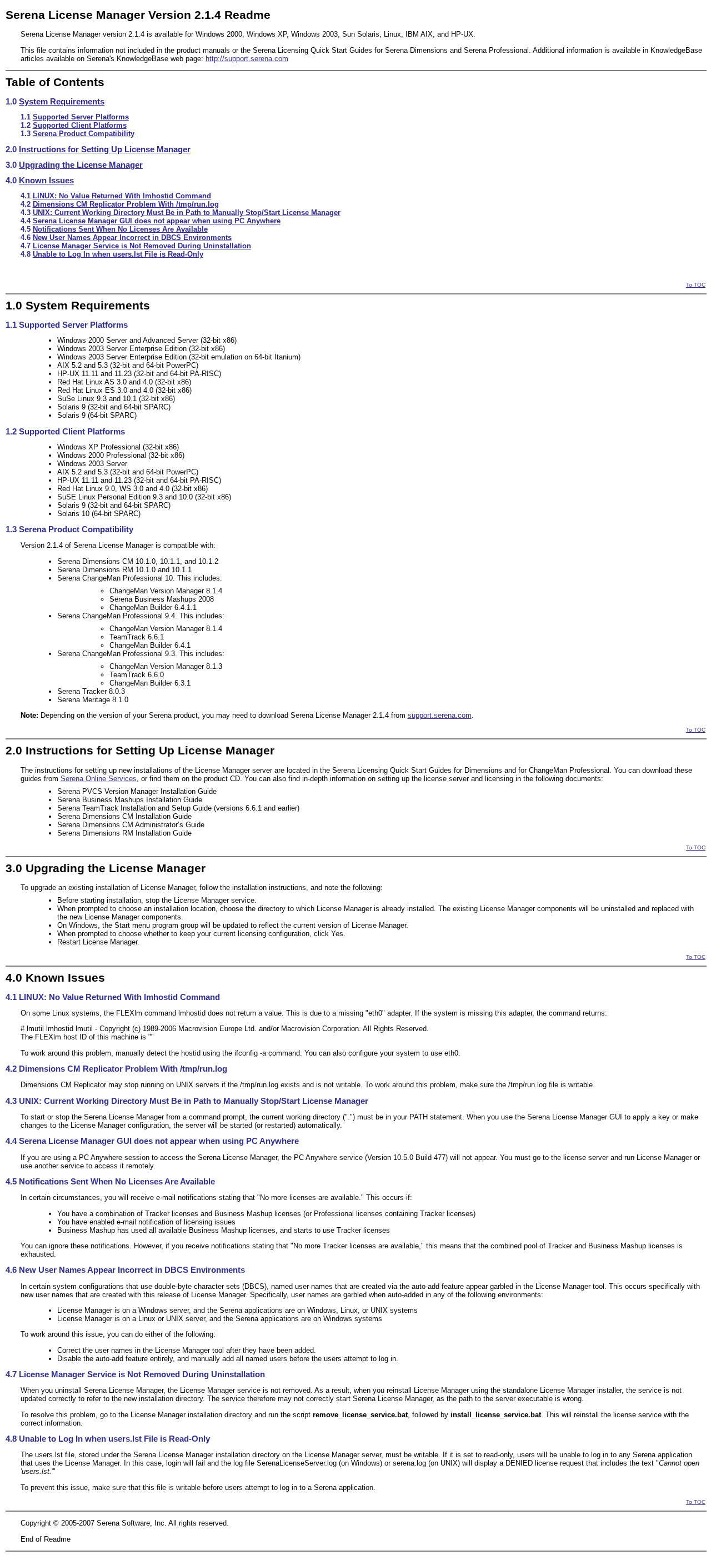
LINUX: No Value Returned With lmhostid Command (122, 196)
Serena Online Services (99, 778)
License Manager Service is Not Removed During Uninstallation (142, 246)
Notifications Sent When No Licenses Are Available (120, 229)
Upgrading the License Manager (81, 165)
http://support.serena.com (247, 58)
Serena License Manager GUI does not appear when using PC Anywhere (157, 221)
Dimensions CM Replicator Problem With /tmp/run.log (126, 204)
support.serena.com (440, 715)
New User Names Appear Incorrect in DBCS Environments (132, 237)
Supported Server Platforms (81, 117)
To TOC (695, 285)
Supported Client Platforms (80, 125)
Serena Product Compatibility (83, 133)
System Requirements (61, 101)
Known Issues (46, 180)
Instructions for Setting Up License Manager (105, 149)
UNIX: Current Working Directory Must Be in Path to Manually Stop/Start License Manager (187, 212)
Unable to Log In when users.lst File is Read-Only (118, 254)
